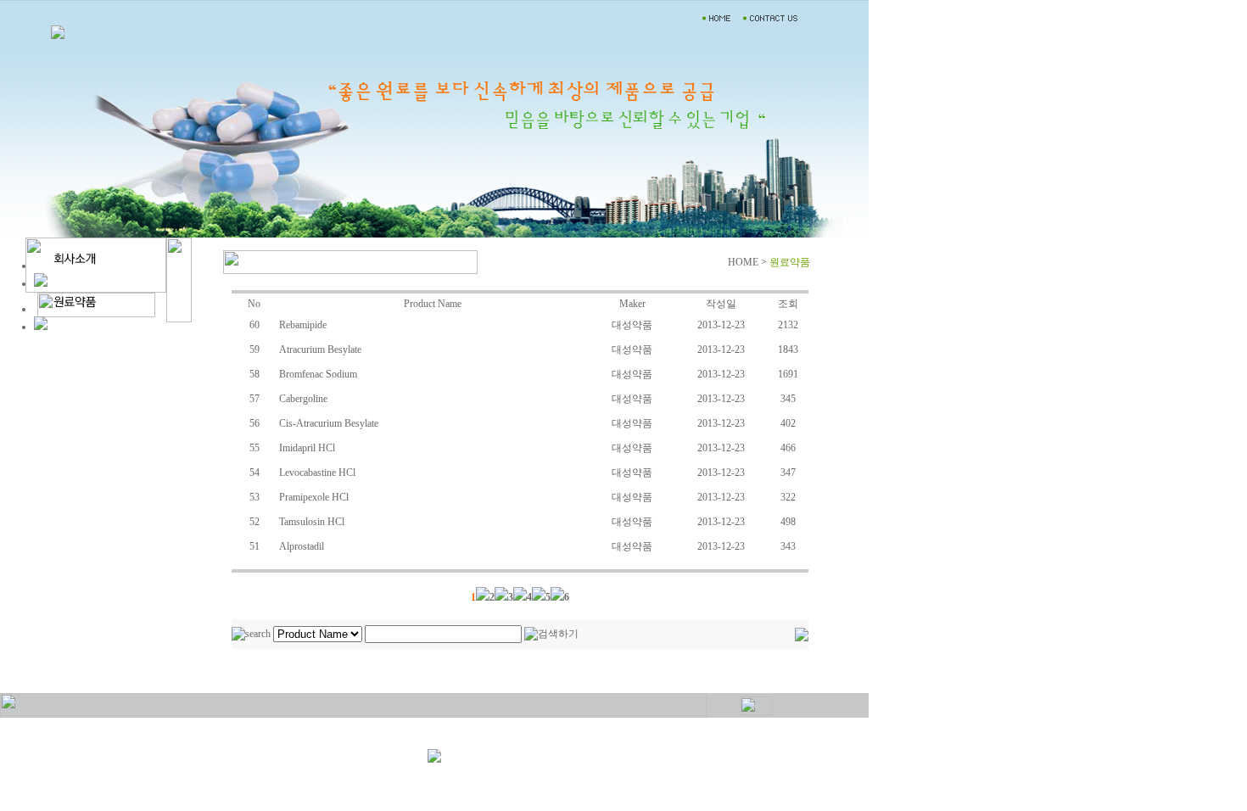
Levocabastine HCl (317, 472)
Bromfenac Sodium (318, 374)
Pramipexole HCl (314, 497)
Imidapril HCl (307, 448)
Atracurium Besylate (320, 349)
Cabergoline (303, 399)
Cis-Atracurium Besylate (328, 423)
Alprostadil (301, 546)
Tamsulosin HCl (311, 522)
